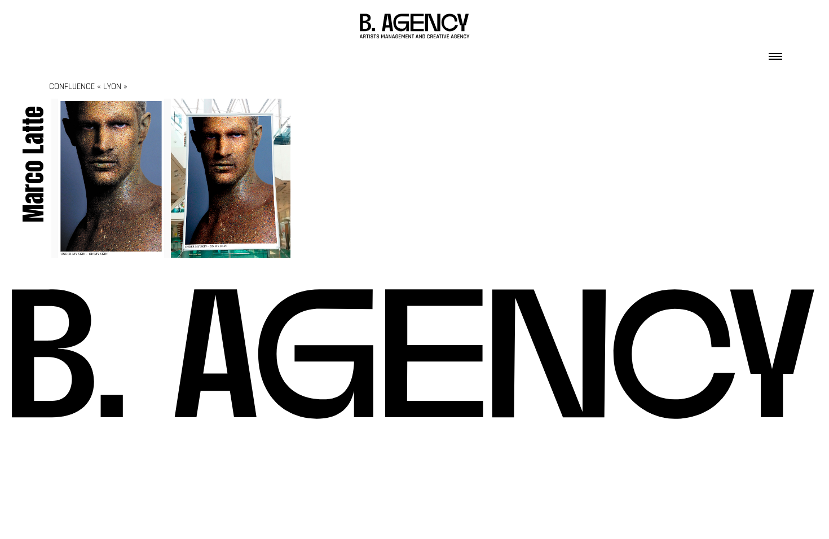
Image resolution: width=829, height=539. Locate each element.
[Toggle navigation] (775, 53)
